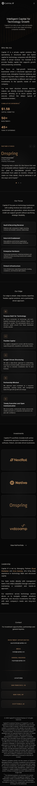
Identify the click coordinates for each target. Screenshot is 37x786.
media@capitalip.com (18, 652)
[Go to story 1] (16, 182)
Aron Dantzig (18, 571)
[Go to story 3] (20, 182)
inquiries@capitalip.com (18, 660)
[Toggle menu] (34, 3)
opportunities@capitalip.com (18, 643)
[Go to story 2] (18, 182)
